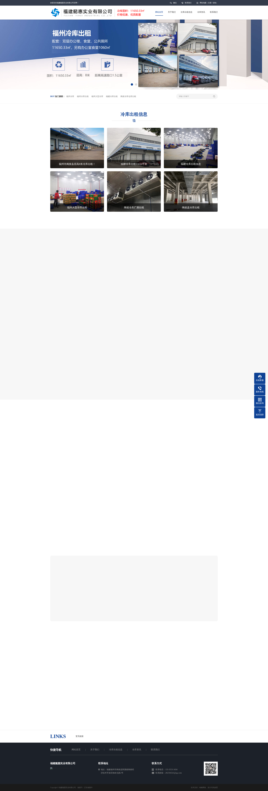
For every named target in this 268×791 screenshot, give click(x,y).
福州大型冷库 (97, 96)
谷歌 (214, 3)
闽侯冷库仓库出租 (128, 96)
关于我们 (94, 749)
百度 (209, 3)
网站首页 (76, 749)
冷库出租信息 (115, 749)
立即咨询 (147, 231)
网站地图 (203, 3)
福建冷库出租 (112, 96)
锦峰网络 (202, 787)
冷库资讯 (136, 749)
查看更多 (165, 598)
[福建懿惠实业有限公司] (61, 768)
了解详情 (121, 231)
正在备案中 (88, 787)
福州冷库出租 (83, 96)
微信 (175, 3)
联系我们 (188, 3)
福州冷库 (70, 96)
